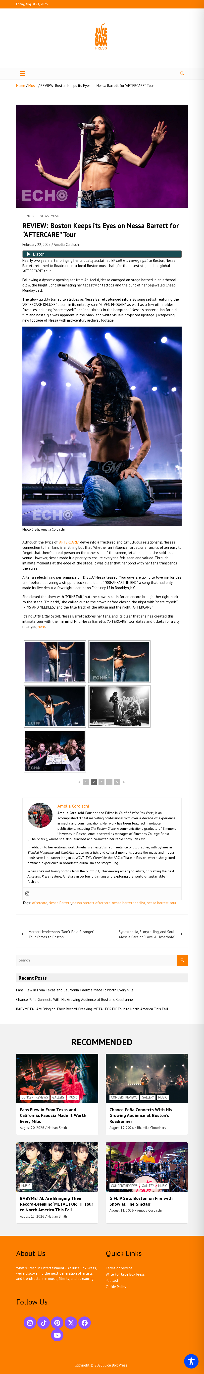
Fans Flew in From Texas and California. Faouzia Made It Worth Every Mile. (75, 990)
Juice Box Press (115, 1365)
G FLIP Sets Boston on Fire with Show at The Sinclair (141, 1201)
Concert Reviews (35, 216)
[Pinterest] (57, 1322)
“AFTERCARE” (68, 542)
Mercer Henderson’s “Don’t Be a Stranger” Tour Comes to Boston (61, 934)
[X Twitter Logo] (71, 1322)
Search (182, 960)
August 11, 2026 (121, 1210)
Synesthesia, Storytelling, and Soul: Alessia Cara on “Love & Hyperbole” (147, 934)
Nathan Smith (57, 1127)
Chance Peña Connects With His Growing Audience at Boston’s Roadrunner (75, 999)
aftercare (39, 902)
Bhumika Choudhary (151, 1127)
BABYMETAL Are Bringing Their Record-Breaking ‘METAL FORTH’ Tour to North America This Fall (92, 1009)
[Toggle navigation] (22, 73)
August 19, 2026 (121, 1127)
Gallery (58, 1097)
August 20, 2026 (32, 1127)
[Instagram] (27, 893)
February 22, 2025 (36, 244)
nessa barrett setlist (128, 902)
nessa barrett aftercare (91, 902)
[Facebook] (84, 1322)
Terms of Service (119, 1268)
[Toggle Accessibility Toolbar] (191, 1361)
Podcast (112, 1280)
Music (55, 216)
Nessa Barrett (60, 902)
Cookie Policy (116, 1286)
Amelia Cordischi (67, 244)
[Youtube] (57, 1335)
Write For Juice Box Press (125, 1274)
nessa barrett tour (161, 902)
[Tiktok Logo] (43, 1322)
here (41, 626)
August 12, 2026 (32, 1216)
